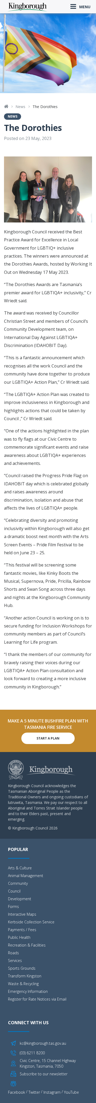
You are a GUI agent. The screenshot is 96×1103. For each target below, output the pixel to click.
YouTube (71, 1092)
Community (18, 883)
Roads (13, 952)
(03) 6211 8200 (32, 1052)
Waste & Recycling (23, 983)
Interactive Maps (22, 914)
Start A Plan (48, 738)
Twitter (34, 1092)
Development (19, 898)
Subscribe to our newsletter (43, 1073)
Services (15, 960)
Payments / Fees (22, 929)
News (20, 106)
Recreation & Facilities (27, 945)
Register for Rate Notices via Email (37, 999)
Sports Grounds (21, 968)
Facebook (16, 1092)
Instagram (52, 1092)
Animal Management (25, 875)
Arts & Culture (20, 867)
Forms (13, 906)
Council (14, 891)
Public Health (19, 937)
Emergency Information (28, 991)
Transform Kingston (24, 975)
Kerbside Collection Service (31, 921)
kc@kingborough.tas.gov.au (43, 1043)
